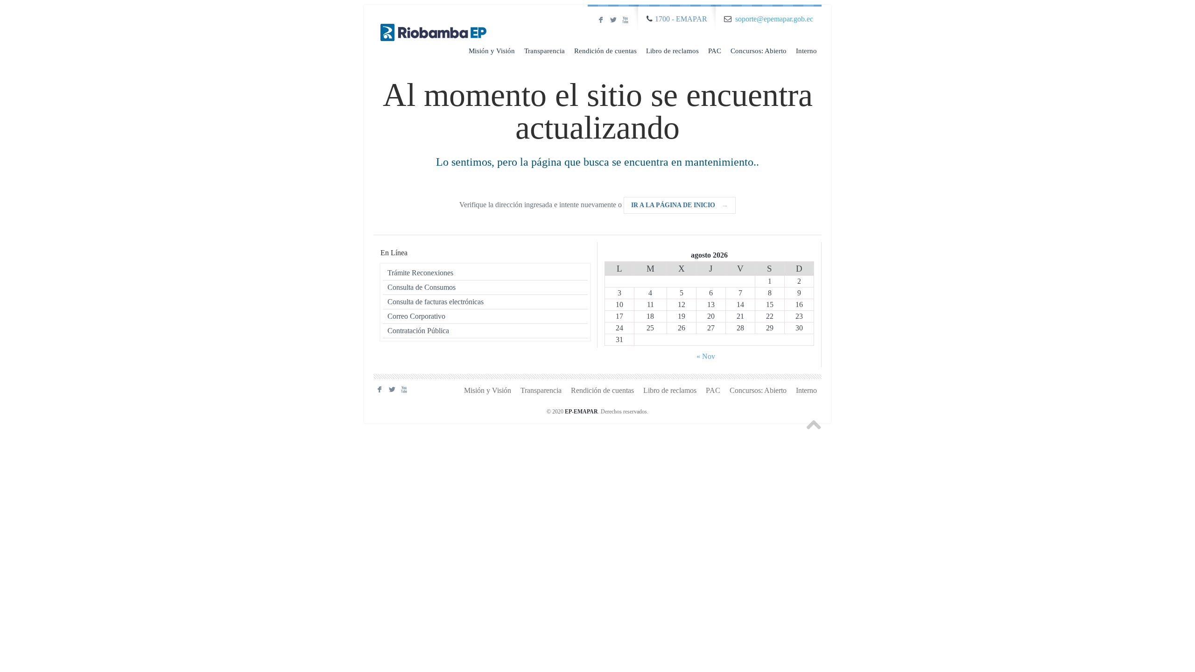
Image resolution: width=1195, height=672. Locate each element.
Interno (806, 51)
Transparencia (544, 51)
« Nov (705, 356)
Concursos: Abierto (759, 51)
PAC (714, 51)
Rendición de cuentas (605, 51)
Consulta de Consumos (421, 287)
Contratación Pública (418, 331)
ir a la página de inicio (679, 205)
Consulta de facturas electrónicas (435, 302)
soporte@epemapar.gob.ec (774, 19)
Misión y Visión (492, 51)
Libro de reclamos (672, 51)
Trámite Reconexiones (420, 273)
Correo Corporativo (416, 316)
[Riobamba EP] (433, 23)
